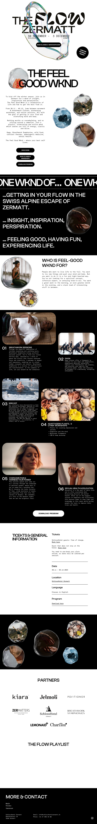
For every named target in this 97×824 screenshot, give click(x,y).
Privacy (8, 805)
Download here (57, 603)
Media (8, 803)
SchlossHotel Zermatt (61, 581)
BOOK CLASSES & (42, 45)
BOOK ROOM (25, 150)
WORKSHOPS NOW (54, 45)
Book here (56, 542)
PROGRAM (54, 513)
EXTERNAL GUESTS (82, 53)
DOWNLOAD (44, 513)
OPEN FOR (83, 51)
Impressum (9, 808)
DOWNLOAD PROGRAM (25, 164)
